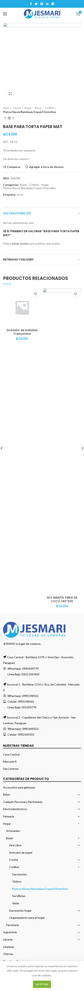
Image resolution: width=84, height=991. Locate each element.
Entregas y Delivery (18, 259)
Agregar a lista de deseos (46, 166)
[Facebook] (31, 4)
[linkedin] (47, 4)
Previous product (5, 118)
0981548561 (30, 696)
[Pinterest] (42, 4)
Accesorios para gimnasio (19, 787)
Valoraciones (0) (17, 213)
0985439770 (30, 668)
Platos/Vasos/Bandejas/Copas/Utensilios (29, 112)
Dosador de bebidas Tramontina (22, 332)
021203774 (29, 707)
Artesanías (13, 830)
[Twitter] (36, 4)
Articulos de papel (20, 852)
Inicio (6, 108)
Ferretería (12, 925)
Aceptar (42, 984)
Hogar (28, 108)
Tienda (17, 108)
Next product (13, 118)
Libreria (7, 939)
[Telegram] (53, 4)
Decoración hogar (20, 910)
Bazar (38, 108)
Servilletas (18, 896)
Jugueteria (10, 932)
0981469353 (30, 728)
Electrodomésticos (15, 809)
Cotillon (49, 108)
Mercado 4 (10, 761)
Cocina (13, 859)
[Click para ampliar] (10, 94)
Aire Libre (15, 845)
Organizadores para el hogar (27, 917)
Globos (16, 881)
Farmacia (8, 816)
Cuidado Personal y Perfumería (22, 802)
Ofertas (8, 954)
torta (20, 194)
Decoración (19, 874)
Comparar (14, 166)
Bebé (6, 794)
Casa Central (11, 754)
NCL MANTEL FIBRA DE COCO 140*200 (62, 599)
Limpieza (8, 946)
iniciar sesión (20, 243)
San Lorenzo (11, 768)
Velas (15, 903)
